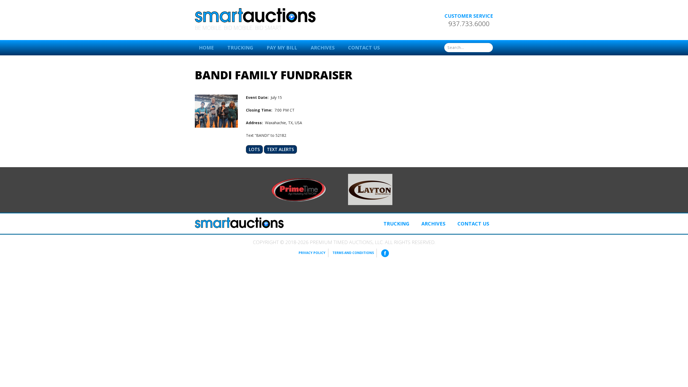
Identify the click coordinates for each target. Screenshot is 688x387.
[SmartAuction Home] (239, 222)
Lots (254, 149)
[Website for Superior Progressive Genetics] (370, 189)
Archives (323, 47)
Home (206, 47)
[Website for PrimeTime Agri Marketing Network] (298, 189)
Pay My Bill (282, 47)
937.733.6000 (469, 23)
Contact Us (364, 47)
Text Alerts (280, 149)
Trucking (240, 47)
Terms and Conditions (353, 252)
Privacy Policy (312, 252)
